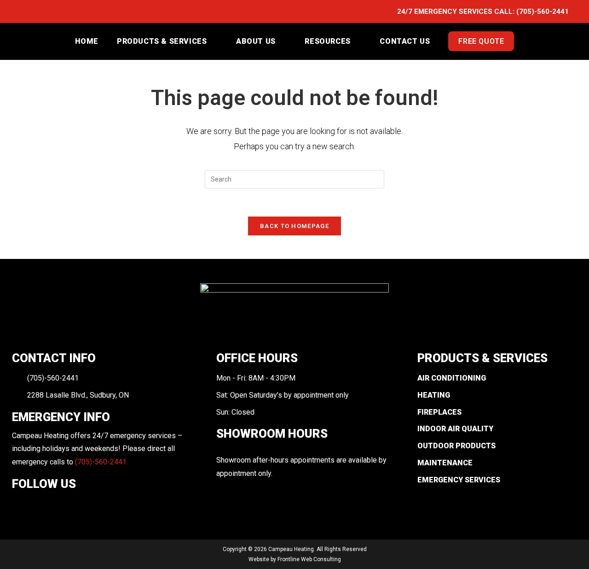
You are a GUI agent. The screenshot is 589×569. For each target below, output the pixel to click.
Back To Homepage (294, 226)
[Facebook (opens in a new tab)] (25, 12)
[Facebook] (18, 505)
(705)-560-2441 (542, 11)
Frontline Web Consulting (309, 559)
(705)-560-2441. (101, 462)
